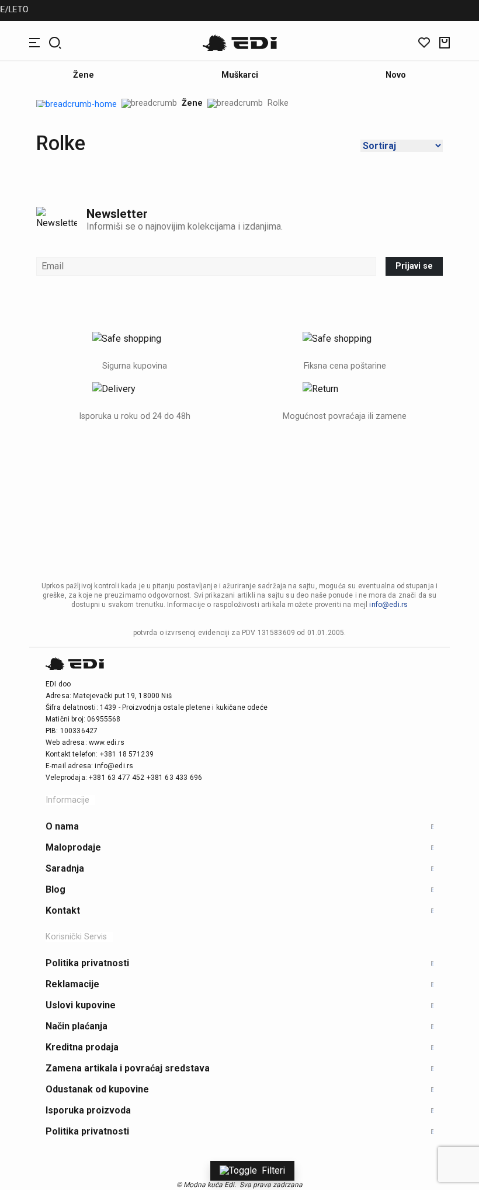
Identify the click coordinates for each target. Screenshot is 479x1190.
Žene (192, 103)
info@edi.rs (388, 605)
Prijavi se (414, 266)
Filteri (273, 1170)
